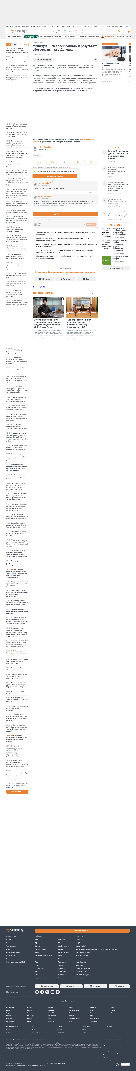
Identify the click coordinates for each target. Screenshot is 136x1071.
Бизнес (37, 946)
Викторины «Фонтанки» (43, 956)
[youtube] (52, 992)
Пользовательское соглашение (112, 1039)
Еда (36, 971)
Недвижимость (40, 978)
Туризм (60, 965)
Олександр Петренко (44, 196)
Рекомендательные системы (111, 1051)
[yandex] (58, 992)
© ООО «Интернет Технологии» (56, 1063)
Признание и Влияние (70, 26)
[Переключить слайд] (130, 54)
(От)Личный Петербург (83, 952)
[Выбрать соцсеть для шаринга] (96, 60)
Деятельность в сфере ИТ (110, 1054)
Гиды (37, 962)
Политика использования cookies (113, 1048)
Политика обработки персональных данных (116, 1042)
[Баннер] (31, 36)
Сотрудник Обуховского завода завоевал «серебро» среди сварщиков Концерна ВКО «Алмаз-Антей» (48, 323)
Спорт (60, 956)
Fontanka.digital (81, 962)
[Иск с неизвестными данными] (114, 54)
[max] (37, 992)
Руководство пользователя (111, 1057)
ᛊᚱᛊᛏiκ (40, 183)
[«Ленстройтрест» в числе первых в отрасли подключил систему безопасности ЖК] (82, 307)
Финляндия (62, 971)
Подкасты (61, 949)
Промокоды (116, 225)
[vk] (47, 992)
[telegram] (42, 992)
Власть (37, 959)
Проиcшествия (63, 952)
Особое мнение (63, 946)
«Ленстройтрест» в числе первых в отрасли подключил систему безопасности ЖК (79, 323)
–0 (95, 192)
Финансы (61, 968)
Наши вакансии (11, 959)
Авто (36, 940)
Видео (37, 952)
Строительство (63, 959)
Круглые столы (81, 971)
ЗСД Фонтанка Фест (98, 26)
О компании (10, 956)
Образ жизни (62, 940)
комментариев (44, 60)
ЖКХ (36, 975)
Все (9, 45)
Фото (60, 978)
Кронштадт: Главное (83, 968)
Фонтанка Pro (80, 940)
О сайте (9, 940)
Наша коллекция (82, 956)
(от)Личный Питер (25, 26)
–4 (95, 209)
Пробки (68, 31)
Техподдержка (11, 946)
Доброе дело (39, 968)
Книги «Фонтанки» (82, 959)
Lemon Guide (84, 26)
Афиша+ (38, 943)
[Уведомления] (123, 31)
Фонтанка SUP (11, 26)
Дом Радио (80, 965)
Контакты (9, 943)
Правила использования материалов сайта (116, 1045)
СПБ (14, 45)
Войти (39, 225)
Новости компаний (43, 293)
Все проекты (80, 978)
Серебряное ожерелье (52, 26)
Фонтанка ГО (38, 26)
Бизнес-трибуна (40, 949)
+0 (90, 192)
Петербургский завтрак (116, 26)
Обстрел (36, 155)
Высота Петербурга (82, 975)
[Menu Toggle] (7, 31)
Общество (61, 943)
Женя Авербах (45, 147)
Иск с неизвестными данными (110, 64)
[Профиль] (128, 31)
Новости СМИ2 (39, 287)
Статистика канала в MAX (15, 962)
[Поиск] (118, 31)
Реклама (9, 949)
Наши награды (107, 1060)
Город (37, 965)
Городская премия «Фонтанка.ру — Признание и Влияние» (96, 949)
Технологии (62, 962)
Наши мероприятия (13, 952)
